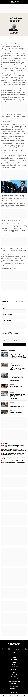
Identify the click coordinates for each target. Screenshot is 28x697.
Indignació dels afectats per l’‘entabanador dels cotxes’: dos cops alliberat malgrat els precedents (18, 357)
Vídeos (14, 664)
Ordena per (17, 301)
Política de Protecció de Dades (14, 679)
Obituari (14, 669)
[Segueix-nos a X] (5, 649)
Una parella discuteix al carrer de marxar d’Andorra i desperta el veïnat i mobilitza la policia (13, 450)
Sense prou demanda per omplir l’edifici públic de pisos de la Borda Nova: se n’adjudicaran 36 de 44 (13, 446)
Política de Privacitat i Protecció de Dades (12, 333)
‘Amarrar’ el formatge (16, 412)
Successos (12, 352)
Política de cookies (14, 681)
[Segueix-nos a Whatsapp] (19, 649)
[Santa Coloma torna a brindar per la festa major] (4, 404)
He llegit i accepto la (12, 333)
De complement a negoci (16, 386)
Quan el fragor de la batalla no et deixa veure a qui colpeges (13, 457)
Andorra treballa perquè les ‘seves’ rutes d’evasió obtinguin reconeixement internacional (17, 396)
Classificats (14, 667)
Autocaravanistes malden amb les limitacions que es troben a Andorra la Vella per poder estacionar (13, 461)
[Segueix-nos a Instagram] (12, 649)
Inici (14, 652)
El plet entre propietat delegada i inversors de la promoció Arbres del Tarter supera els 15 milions (17, 367)
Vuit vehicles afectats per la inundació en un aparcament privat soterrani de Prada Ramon (12, 454)
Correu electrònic (7, 314)
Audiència (10, 296)
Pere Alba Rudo (14, 32)
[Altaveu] (15, 2)
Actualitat (14, 655)
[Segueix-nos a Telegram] (22, 649)
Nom (3, 308)
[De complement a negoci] (4, 386)
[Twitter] (10, 695)
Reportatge (12, 384)
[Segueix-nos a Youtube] (9, 649)
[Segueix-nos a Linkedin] (16, 649)
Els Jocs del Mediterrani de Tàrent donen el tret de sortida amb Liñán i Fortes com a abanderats (17, 378)
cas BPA (3, 296)
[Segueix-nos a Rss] (26, 649)
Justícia (12, 363)
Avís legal (14, 683)
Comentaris (15, 38)
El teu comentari (7, 320)
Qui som (14, 672)
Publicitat (14, 676)
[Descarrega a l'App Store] (14, 692)
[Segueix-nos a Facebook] (2, 649)
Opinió (14, 657)
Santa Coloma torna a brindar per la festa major (17, 405)
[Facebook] (3, 695)
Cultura (12, 392)
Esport (11, 374)
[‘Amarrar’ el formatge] (4, 412)
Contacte (14, 674)
